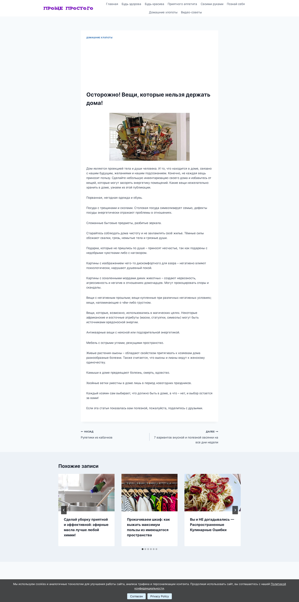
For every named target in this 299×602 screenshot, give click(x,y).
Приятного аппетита (182, 4)
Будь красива (154, 4)
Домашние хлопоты (163, 12)
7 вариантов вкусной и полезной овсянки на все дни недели (186, 437)
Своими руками (212, 4)
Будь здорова (131, 4)
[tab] (142, 549)
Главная (112, 4)
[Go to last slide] (64, 510)
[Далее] (235, 510)
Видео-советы (191, 12)
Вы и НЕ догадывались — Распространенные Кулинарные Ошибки (212, 524)
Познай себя (236, 4)
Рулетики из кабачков (96, 434)
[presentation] (86, 492)
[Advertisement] (149, 65)
